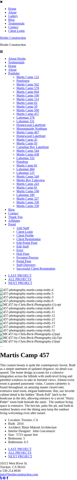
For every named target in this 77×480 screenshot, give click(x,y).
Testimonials (16, 23)
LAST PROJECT (20, 275)
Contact (13, 27)
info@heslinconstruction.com (19, 474)
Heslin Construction (13, 37)
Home (12, 8)
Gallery (13, 16)
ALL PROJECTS (19, 279)
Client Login (16, 31)
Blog (11, 19)
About (12, 12)
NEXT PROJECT (20, 283)
